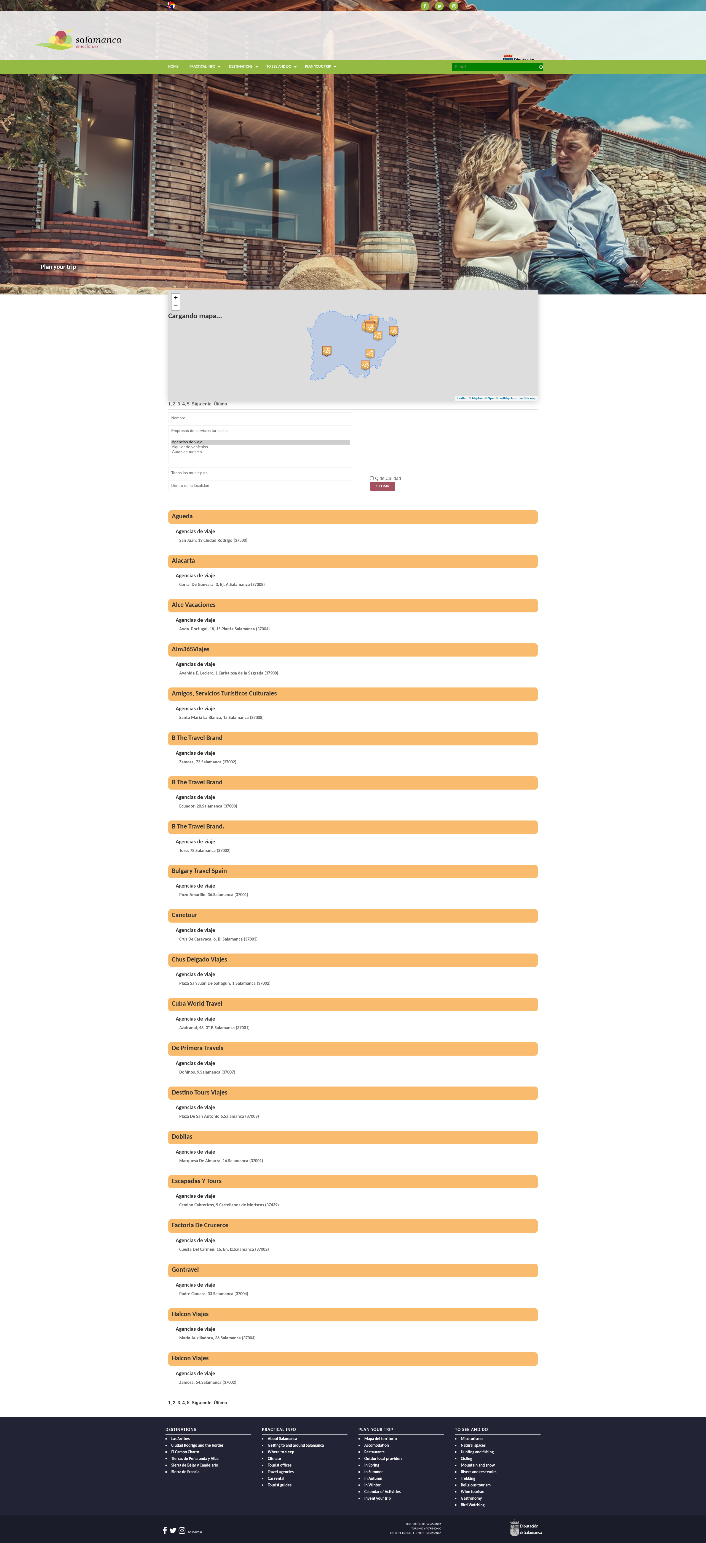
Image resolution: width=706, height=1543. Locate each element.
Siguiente (202, 404)
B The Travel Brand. (198, 827)
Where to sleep (281, 1452)
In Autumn (373, 1479)
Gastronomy (471, 1499)
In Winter (372, 1485)
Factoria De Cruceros (200, 1225)
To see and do (278, 67)
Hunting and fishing (477, 1452)
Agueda (182, 516)
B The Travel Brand (197, 738)
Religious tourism (476, 1485)
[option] (353, 147)
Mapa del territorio (380, 1439)
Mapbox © (480, 398)
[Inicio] (78, 39)
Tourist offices (280, 1466)
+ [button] (176, 297)
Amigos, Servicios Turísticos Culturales (224, 694)
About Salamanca (282, 1439)
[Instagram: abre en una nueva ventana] (453, 5)
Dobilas (182, 1137)
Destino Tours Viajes (200, 1093)
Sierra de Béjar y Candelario (194, 1466)
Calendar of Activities (382, 1492)
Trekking (468, 1479)
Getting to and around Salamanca (296, 1446)
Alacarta (183, 561)
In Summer (373, 1472)
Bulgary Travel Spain (199, 871)
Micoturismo (472, 1439)
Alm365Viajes (191, 649)
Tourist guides (280, 1485)
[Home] (215, 51)
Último (220, 404)
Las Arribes (180, 1439)
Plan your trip (318, 67)
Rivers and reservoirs (478, 1472)
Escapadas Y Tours (197, 1181)
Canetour (184, 915)
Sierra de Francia (185, 1472)
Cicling (466, 1459)
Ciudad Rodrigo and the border (197, 1446)
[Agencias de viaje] (260, 442)
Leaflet (462, 398)
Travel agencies (281, 1472)
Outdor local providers (383, 1459)
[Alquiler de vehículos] (260, 447)
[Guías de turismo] (260, 452)
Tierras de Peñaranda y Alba (194, 1459)
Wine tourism (472, 1492)
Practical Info (202, 67)
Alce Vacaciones (194, 605)
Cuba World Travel (197, 1004)
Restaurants (374, 1452)
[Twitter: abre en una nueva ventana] (439, 5)
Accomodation (376, 1446)
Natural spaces (473, 1446)
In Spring (371, 1466)
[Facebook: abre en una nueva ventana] (425, 5)
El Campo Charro (185, 1452)
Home (173, 67)
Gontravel (185, 1270)
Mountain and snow (478, 1466)
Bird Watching (473, 1505)
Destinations (241, 67)
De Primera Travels (197, 1048)
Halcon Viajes (190, 1314)
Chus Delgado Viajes (199, 960)
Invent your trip (377, 1499)
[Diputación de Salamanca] (526, 1527)
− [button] (176, 305)
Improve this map (523, 398)
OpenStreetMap (499, 398)
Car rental (276, 1479)
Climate (274, 1459)
